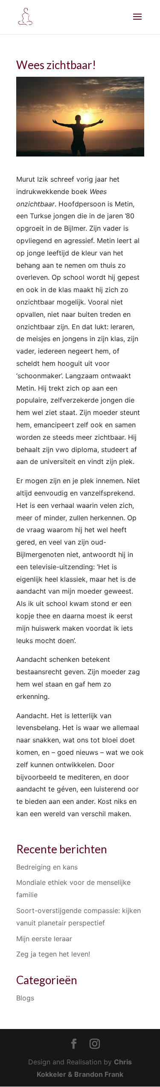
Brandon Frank (98, 1074)
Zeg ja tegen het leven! (53, 954)
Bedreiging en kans (47, 867)
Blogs (25, 998)
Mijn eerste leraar (44, 938)
